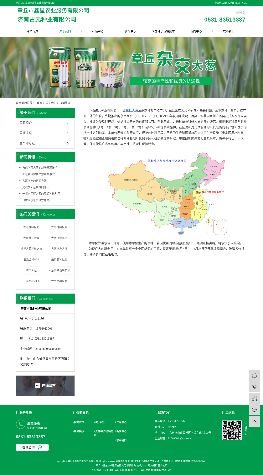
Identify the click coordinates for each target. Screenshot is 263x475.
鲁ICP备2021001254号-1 (137, 461)
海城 (158, 470)
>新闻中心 (120, 431)
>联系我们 (120, 440)
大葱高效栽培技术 (59, 270)
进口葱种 (175, 461)
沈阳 (153, 470)
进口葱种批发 (59, 259)
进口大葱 (31, 270)
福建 (132, 470)
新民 (148, 470)
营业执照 (25, 133)
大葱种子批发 (31, 238)
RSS (238, 3)
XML (244, 3)
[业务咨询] (254, 375)
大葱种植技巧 (31, 227)
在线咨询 (28, 447)
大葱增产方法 (59, 248)
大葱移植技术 (59, 281)
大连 (164, 470)
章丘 (117, 470)
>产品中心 (120, 422)
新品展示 (130, 31)
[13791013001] (254, 386)
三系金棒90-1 (31, 259)
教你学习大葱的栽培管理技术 (39, 167)
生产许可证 (27, 143)
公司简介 (25, 122)
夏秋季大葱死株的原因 (35, 187)
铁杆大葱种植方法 (31, 248)
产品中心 (98, 31)
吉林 (169, 470)
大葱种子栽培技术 (163, 31)
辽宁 (138, 470)
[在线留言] (254, 409)
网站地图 (230, 3)
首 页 (39, 103)
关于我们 (65, 31)
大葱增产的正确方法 (34, 180)
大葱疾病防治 (59, 238)
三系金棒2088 (31, 281)
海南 (127, 470)
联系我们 (229, 31)
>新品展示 (78, 431)
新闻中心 (196, 31)
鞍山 (143, 470)
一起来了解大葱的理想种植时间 (41, 193)
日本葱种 (185, 461)
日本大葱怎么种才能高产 (37, 200)
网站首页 (32, 31)
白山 (122, 470)
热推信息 (96, 470)
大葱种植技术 (59, 227)
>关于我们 (99, 422)
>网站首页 (78, 422)
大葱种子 (166, 461)
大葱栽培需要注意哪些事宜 (38, 174)
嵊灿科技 (152, 465)
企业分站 (219, 3)
